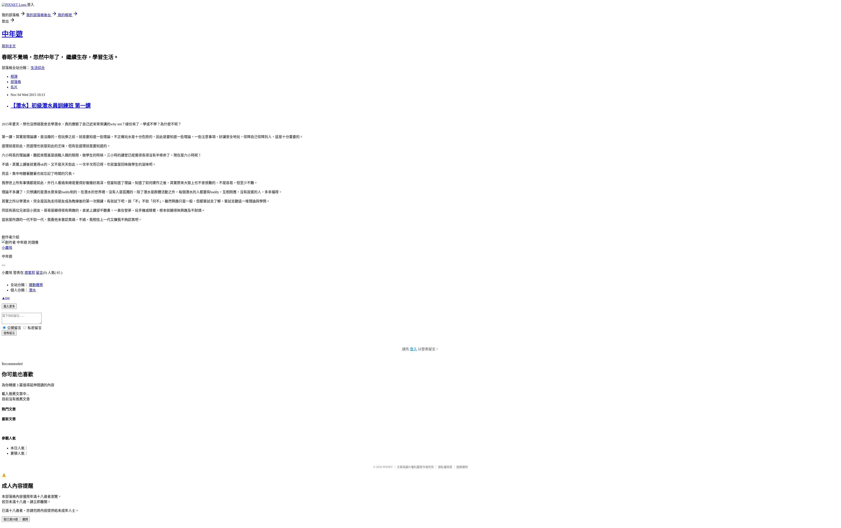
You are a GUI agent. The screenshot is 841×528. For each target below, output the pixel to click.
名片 (14, 87)
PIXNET (388, 467)
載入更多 (9, 306)
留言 (39, 273)
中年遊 (12, 34)
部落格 (16, 82)
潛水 (32, 290)
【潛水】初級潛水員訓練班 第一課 (51, 105)
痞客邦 (30, 273)
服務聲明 (462, 467)
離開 (25, 519)
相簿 (14, 76)
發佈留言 (9, 333)
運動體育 (36, 285)
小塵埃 (7, 248)
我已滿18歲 (11, 519)
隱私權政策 (445, 467)
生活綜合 (38, 68)
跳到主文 (9, 46)
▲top (6, 298)
